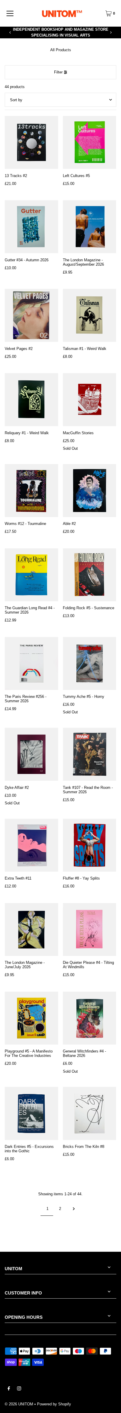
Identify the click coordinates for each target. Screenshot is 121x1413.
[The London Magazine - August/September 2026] (89, 226)
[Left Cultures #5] (89, 142)
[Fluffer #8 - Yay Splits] (89, 845)
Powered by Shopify (54, 1404)
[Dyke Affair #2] (31, 754)
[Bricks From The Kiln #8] (89, 1113)
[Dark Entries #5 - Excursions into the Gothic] (31, 1113)
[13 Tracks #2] (31, 142)
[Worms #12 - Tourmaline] (31, 490)
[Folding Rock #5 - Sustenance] (89, 575)
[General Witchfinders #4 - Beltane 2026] (89, 1018)
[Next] (111, 32)
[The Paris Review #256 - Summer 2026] (31, 663)
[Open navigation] (10, 13)
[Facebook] (9, 1389)
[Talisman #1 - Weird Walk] (89, 315)
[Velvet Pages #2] (31, 315)
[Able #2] (89, 490)
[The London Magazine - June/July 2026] (31, 929)
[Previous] (10, 32)
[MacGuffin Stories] (89, 399)
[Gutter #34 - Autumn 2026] (31, 226)
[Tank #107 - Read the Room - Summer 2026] (89, 754)
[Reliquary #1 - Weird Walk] (31, 399)
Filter (58, 72)
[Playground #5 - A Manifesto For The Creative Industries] (31, 1018)
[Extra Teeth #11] (31, 845)
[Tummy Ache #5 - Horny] (89, 663)
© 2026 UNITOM (19, 1404)
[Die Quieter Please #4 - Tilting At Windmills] (89, 929)
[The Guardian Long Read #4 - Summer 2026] (31, 575)
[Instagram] (19, 1389)
